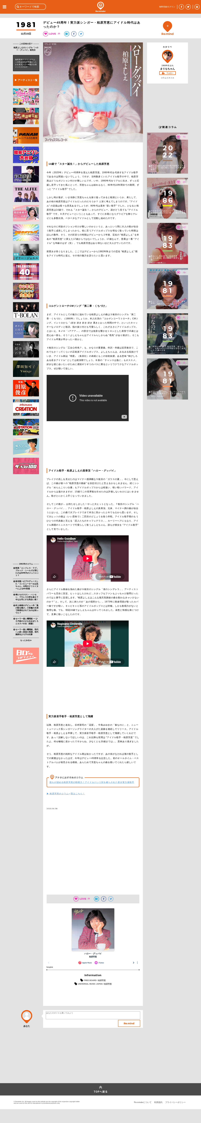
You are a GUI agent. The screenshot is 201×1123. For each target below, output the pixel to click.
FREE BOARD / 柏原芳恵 (95, 980)
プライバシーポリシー (175, 1102)
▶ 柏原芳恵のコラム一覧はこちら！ (66, 793)
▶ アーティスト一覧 (26, 80)
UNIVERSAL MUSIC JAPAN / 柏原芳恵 (95, 984)
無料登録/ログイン (167, 7)
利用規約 (158, 1102)
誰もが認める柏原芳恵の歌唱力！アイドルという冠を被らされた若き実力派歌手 (91, 782)
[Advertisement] (26, 519)
